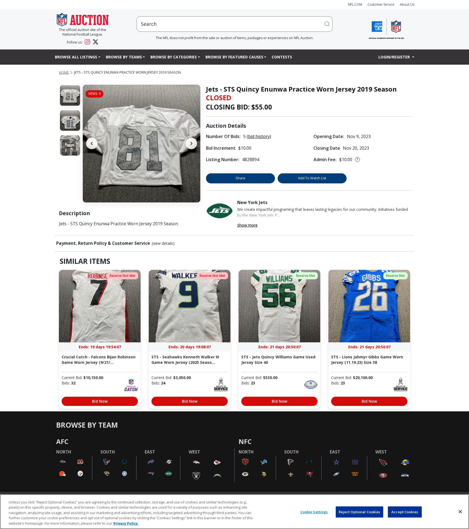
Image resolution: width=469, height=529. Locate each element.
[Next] (191, 143)
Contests (282, 57)
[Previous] (91, 143)
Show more (247, 225)
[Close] (460, 512)
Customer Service (380, 4)
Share (240, 178)
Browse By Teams (124, 57)
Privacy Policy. (126, 523)
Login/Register (394, 57)
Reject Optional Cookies (359, 511)
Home (64, 72)
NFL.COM (355, 4)
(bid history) (259, 136)
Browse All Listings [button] (76, 57)
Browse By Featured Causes (234, 57)
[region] (234, 511)
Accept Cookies (404, 511)
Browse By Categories (173, 57)
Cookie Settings (314, 511)
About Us (407, 4)
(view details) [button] (163, 243)
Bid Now (99, 401)
